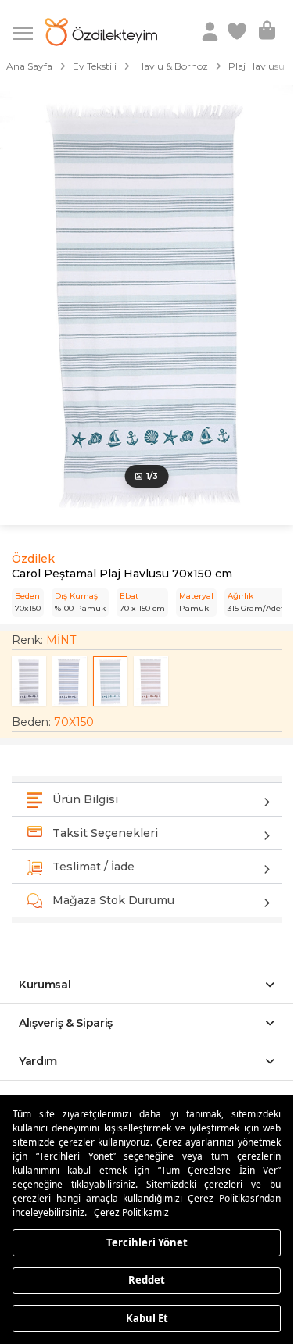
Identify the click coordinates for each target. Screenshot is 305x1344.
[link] (238, 32)
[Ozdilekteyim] (101, 32)
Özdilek (33, 559)
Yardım (38, 1061)
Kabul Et (147, 1317)
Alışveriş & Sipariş (66, 1023)
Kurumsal (45, 985)
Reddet (146, 1280)
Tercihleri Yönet (147, 1242)
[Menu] (29, 31)
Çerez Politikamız (131, 1212)
